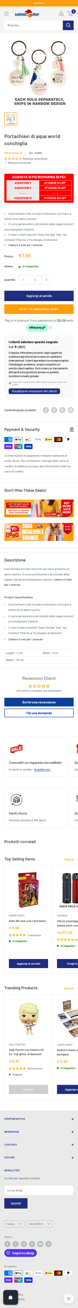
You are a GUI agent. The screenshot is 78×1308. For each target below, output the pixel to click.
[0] (70, 13)
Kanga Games (16, 915)
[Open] (10, 1297)
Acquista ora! (42, 769)
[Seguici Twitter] (16, 1244)
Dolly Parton (17, 1044)
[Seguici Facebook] (7, 1244)
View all (69, 859)
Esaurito (28, 1089)
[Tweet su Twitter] (62, 410)
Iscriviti (16, 1203)
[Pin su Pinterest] (54, 410)
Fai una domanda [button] (39, 713)
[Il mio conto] (61, 13)
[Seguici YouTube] (40, 1244)
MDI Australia (13, 152)
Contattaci (39, 3)
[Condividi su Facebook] (46, 410)
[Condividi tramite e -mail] (71, 410)
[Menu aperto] (6, 13)
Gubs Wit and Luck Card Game (27, 921)
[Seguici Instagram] (24, 1244)
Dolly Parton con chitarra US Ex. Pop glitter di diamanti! (26, 1052)
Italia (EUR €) (36, 1223)
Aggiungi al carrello (39, 296)
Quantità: (10, 279)
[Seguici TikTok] (49, 1244)
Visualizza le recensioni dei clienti (34, 391)
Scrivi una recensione (39, 702)
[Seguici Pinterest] (32, 1244)
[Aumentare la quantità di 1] (46, 279)
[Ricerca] (68, 25)
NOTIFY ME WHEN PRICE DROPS (39, 309)
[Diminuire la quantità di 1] (23, 279)
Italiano (11, 1223)
